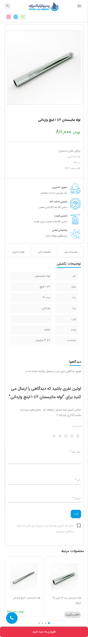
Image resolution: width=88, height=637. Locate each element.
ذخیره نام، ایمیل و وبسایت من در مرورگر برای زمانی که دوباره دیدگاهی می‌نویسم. (45, 526)
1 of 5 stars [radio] (56, 437)
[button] (49, 623)
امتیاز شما (76, 426)
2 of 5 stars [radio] (62, 437)
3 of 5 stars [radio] (68, 437)
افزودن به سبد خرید (44, 631)
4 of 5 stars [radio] (74, 437)
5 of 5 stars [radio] (80, 437)
